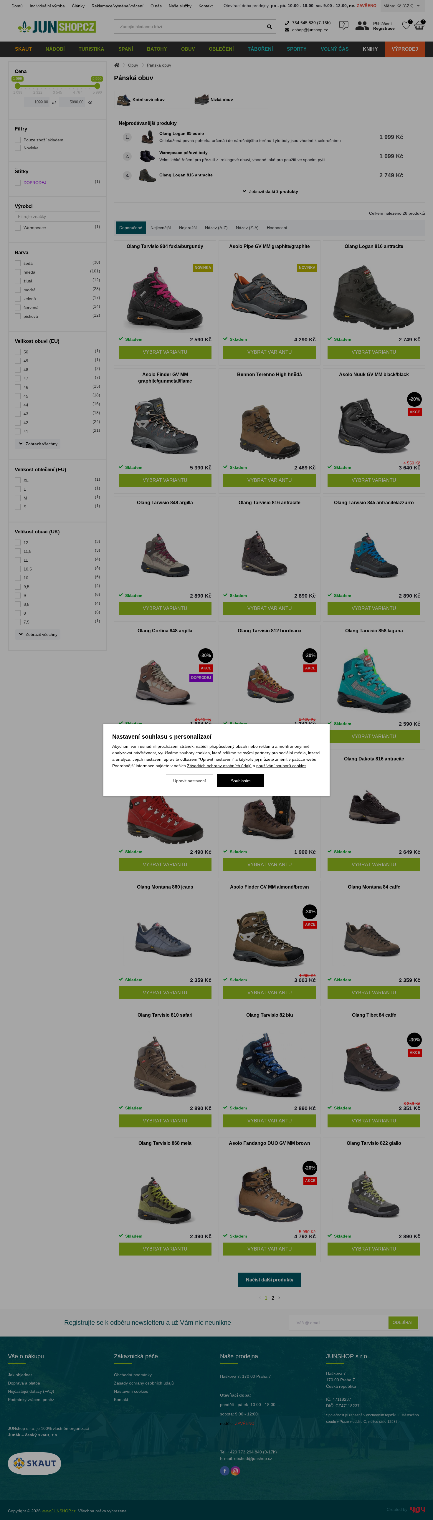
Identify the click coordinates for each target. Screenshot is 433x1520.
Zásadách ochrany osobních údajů (219, 765)
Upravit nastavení (189, 780)
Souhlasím (241, 780)
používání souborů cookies (281, 765)
